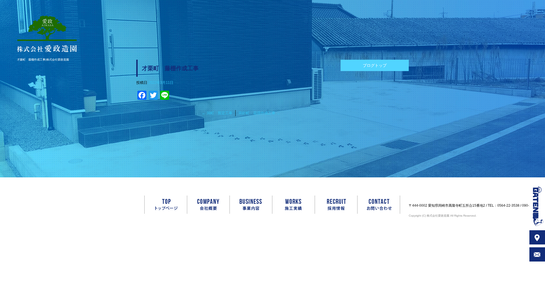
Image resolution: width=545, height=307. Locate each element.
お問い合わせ (383, 204)
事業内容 (251, 204)
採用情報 (336, 204)
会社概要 (208, 204)
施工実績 (293, 204)
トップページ (161, 204)
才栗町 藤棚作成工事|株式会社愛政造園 (43, 59)
